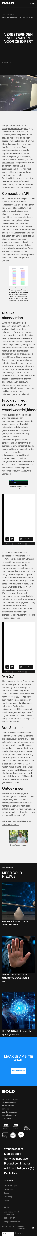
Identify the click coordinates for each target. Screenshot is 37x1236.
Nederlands (6, 1234)
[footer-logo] (8, 1091)
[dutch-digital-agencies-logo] (27, 1128)
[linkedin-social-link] (33, 1227)
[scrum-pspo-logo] (13, 1135)
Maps (10, 357)
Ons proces (8, 1189)
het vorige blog (19, 323)
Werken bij (8, 1197)
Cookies (11, 1226)
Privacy (4, 1226)
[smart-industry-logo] (5, 1135)
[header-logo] (8, 4)
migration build (12, 770)
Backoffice (10, 1173)
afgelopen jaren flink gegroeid (15, 128)
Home (4, 15)
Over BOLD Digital (10, 1185)
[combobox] (8, 1234)
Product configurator (17, 1163)
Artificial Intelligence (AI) (19, 1168)
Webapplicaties (14, 1149)
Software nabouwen (16, 1158)
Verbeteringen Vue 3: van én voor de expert (18, 17)
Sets (18, 357)
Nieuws (10, 15)
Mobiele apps (12, 1153)
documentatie (8, 162)
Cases (6, 1193)
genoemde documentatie (19, 802)
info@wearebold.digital (12, 1222)
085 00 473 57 (9, 1218)
